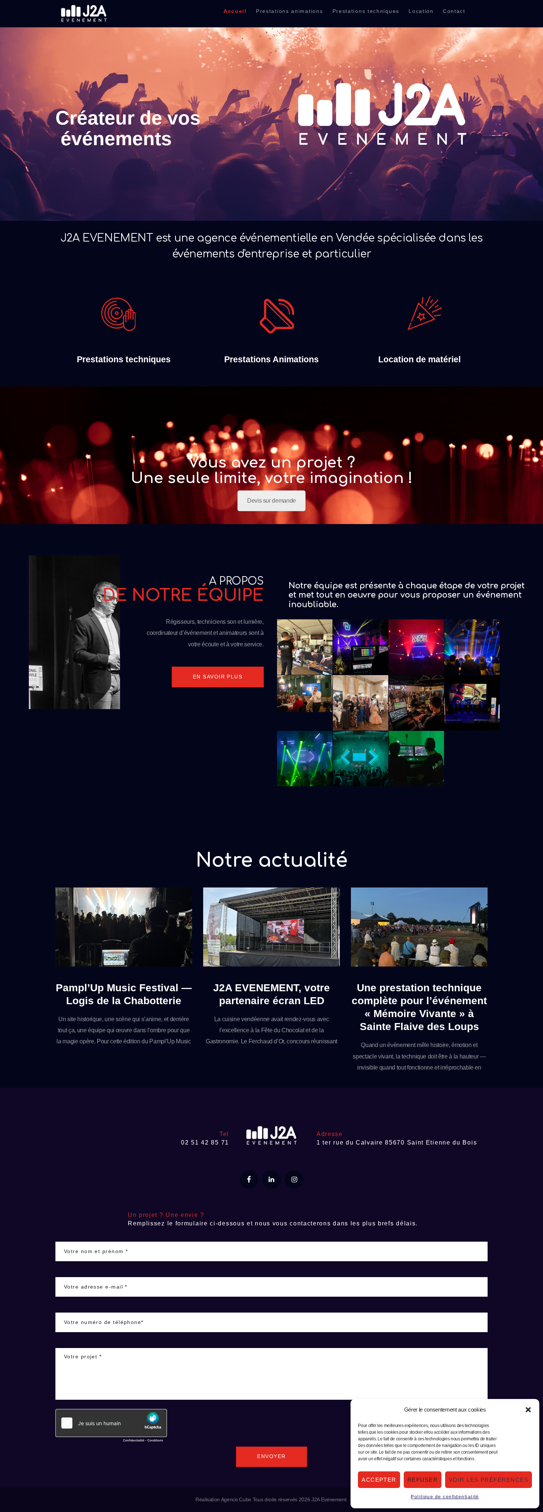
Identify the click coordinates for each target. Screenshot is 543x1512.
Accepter (379, 1480)
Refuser (422, 1480)
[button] (528, 1409)
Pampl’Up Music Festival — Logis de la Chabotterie (124, 994)
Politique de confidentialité (445, 1496)
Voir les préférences (488, 1480)
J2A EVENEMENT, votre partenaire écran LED (271, 994)
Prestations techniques (124, 359)
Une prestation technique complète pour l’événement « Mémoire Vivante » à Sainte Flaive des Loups (419, 1007)
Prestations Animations (271, 359)
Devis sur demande (271, 500)
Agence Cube (236, 1499)
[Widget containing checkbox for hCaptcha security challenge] (111, 1427)
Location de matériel (419, 359)
